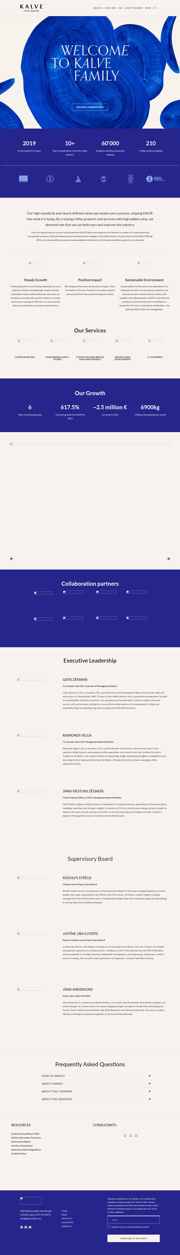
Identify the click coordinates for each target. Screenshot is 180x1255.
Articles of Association (22, 1145)
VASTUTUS (66, 1218)
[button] (11, 559)
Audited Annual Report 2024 (25, 1133)
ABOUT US (98, 8)
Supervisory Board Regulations (26, 1149)
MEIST (64, 1215)
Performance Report (21, 1141)
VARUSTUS (66, 1226)
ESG (120, 8)
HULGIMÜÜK (67, 1222)
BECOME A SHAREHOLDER (90, 107)
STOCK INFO (110, 8)
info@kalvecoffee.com (30, 1218)
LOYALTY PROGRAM (133, 8)
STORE (148, 8)
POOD (65, 1211)
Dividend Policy (18, 1153)
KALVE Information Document (26, 1137)
